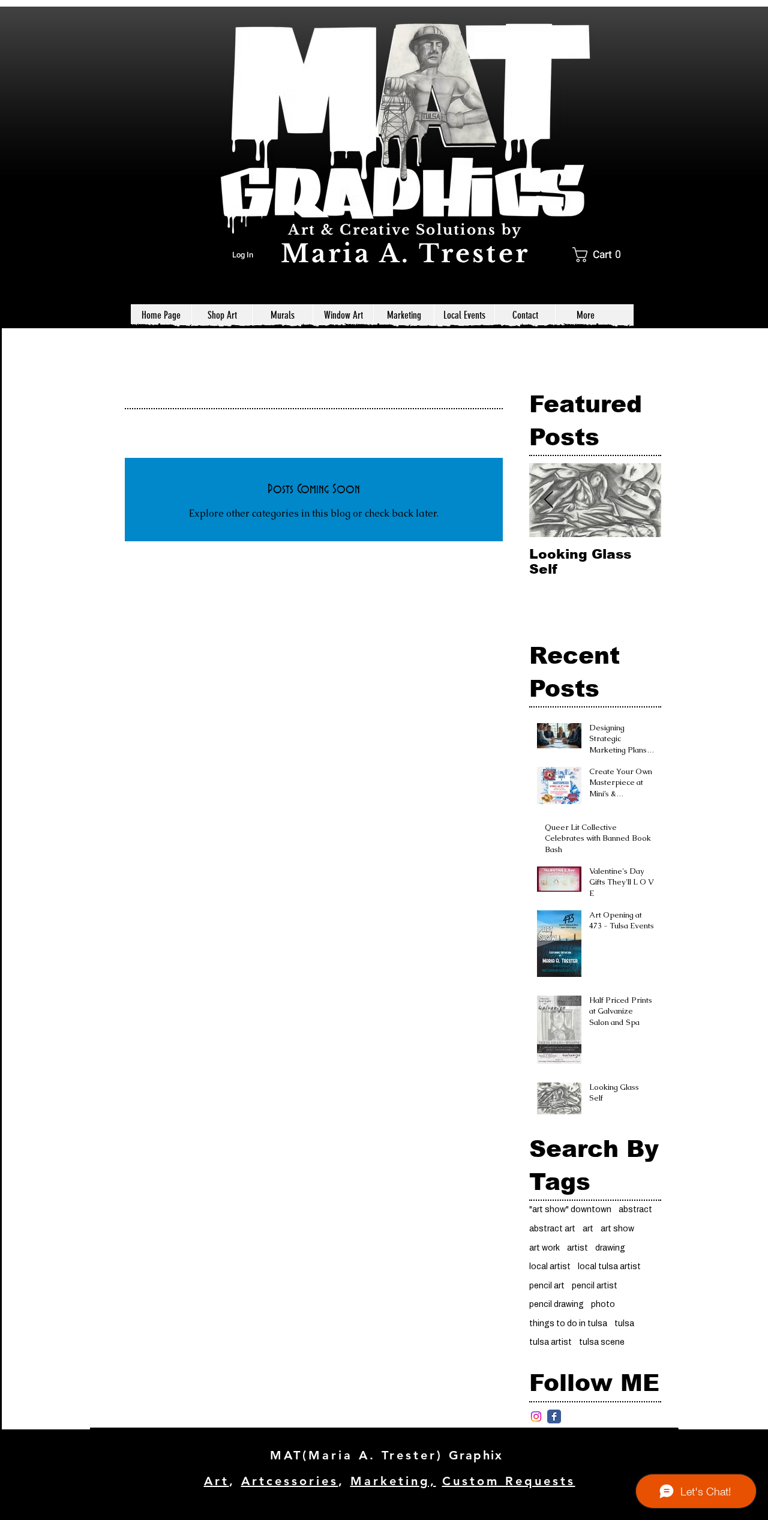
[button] (600, 254)
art (588, 1228)
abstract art (552, 1228)
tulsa (624, 1323)
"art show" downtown (570, 1209)
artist (577, 1247)
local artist (550, 1266)
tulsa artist (550, 1342)
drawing (610, 1247)
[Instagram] (536, 1416)
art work (544, 1247)
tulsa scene (602, 1342)
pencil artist (594, 1285)
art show (617, 1228)
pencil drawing (556, 1304)
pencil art (547, 1285)
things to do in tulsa (568, 1323)
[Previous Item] (548, 500)
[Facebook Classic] (554, 1416)
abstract (635, 1209)
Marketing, (393, 1481)
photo (603, 1304)
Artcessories (289, 1481)
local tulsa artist (609, 1266)
